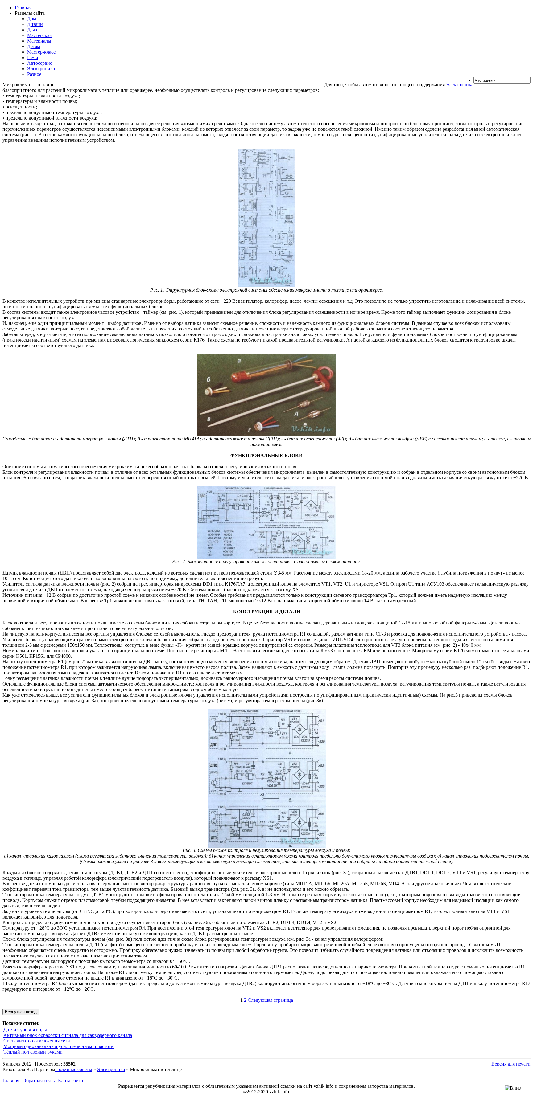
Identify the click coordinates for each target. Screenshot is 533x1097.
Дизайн (35, 24)
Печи (32, 57)
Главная (23, 7)
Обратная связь (39, 1080)
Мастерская (39, 35)
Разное (34, 74)
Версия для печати (511, 1063)
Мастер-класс (41, 52)
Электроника (41, 68)
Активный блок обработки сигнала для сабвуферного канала (67, 1035)
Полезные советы (73, 1069)
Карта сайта (70, 1080)
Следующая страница (270, 1000)
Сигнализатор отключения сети (36, 1040)
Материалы (39, 40)
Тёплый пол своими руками (33, 1051)
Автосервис (39, 63)
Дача (32, 29)
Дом (31, 18)
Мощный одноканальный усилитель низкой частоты (58, 1046)
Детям (33, 46)
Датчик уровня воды (25, 1029)
